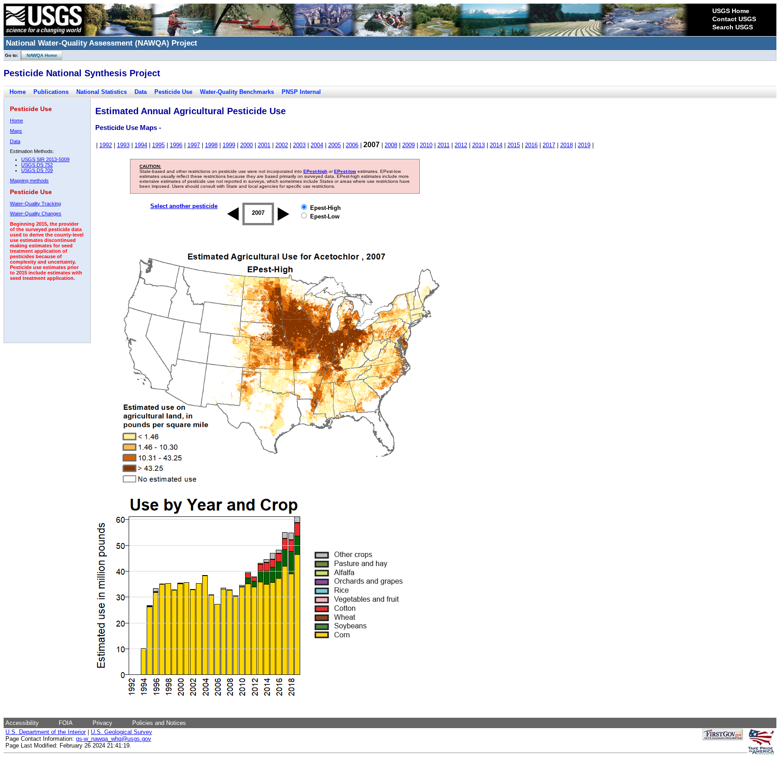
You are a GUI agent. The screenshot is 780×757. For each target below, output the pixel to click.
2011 (443, 145)
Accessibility (22, 723)
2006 (352, 145)
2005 (334, 145)
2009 (408, 145)
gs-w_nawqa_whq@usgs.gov (113, 738)
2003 (299, 145)
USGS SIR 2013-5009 (45, 159)
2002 (281, 145)
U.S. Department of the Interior (45, 732)
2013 (478, 145)
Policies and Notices (159, 723)
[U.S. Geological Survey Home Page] (44, 33)
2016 (531, 145)
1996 (176, 145)
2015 (513, 145)
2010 (426, 145)
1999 (229, 145)
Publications (51, 91)
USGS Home (730, 10)
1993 (123, 145)
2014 (496, 145)
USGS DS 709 (37, 170)
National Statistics (101, 91)
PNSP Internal (301, 91)
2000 (246, 145)
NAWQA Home (39, 55)
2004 (317, 145)
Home (17, 91)
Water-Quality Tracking (35, 203)
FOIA (66, 723)
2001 (264, 145)
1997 (193, 145)
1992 (105, 145)
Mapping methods (29, 180)
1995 (158, 145)
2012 (461, 145)
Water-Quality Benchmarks (237, 91)
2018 (566, 145)
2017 (549, 145)
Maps (16, 131)
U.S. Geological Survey (121, 732)
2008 (391, 145)
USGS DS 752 (37, 164)
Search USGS (732, 27)
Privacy (102, 723)
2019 (584, 145)
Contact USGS (734, 19)
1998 (211, 145)
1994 (141, 145)
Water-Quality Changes (35, 213)
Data (141, 91)
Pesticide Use (173, 91)
